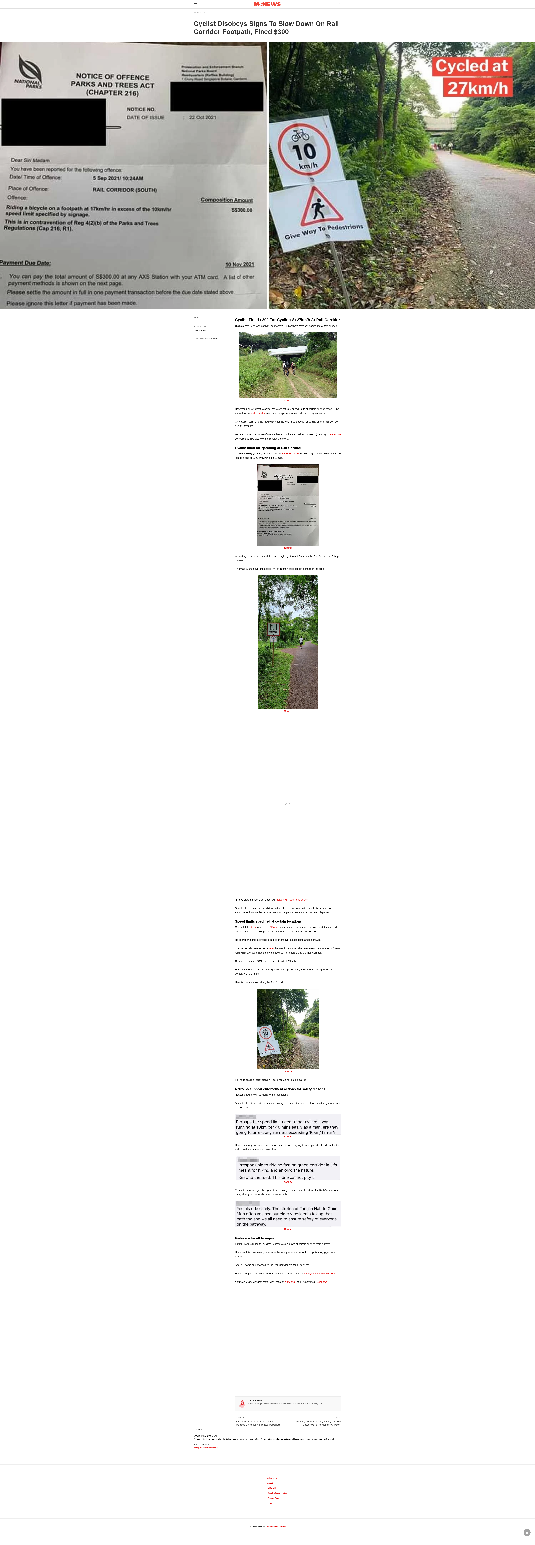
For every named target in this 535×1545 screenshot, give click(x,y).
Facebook (335, 434)
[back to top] (527, 1532)
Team (270, 1503)
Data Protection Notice (277, 1493)
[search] (339, 4)
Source (288, 400)
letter (271, 948)
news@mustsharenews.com (319, 1273)
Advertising (272, 1478)
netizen (253, 927)
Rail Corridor (258, 413)
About (270, 1483)
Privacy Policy (274, 1498)
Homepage (198, 13)
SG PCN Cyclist (290, 453)
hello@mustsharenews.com (206, 1447)
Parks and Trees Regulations (291, 899)
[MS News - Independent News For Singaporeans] (267, 4)
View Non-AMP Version (276, 1526)
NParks (274, 927)
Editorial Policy (274, 1488)
